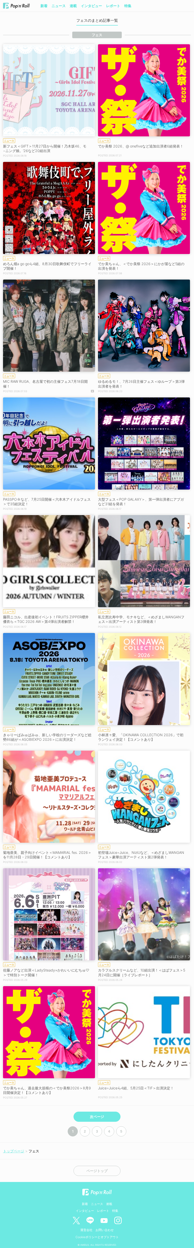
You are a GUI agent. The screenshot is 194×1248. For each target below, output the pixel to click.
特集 (127, 6)
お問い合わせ (104, 1230)
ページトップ (97, 1171)
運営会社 (86, 1230)
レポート (113, 6)
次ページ (97, 1117)
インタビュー (91, 6)
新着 (43, 6)
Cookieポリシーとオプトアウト (97, 1237)
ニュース (59, 6)
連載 (73, 6)
